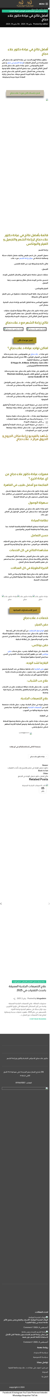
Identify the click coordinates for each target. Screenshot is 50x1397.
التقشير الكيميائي (27, 981)
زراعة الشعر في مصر (15, 63)
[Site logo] (29, 4)
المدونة (45, 1372)
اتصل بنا (45, 1377)
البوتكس (22, 11)
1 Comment (28, 1327)
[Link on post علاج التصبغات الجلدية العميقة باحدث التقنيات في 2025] (25, 880)
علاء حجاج (34, 354)
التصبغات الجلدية (34, 707)
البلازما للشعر (30, 11)
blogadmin (41, 998)
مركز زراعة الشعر (26, 258)
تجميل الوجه (17, 981)
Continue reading (37, 1019)
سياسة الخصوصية (40, 1357)
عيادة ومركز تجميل (41, 11)
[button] (4, 329)
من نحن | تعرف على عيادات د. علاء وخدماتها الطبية (28, 1368)
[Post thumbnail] (38, 1317)
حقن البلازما (39, 669)
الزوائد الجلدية (14, 11)
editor (45, 24)
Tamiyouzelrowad (33, 1387)
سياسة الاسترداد (41, 1353)
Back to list (43, 771)
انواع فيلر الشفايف (36, 631)
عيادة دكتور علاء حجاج (37, 757)
